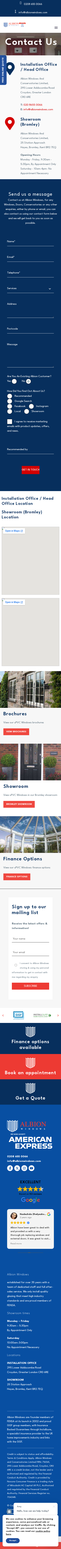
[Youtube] (31, 1168)
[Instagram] (24, 1168)
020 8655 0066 (33, 105)
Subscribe (30, 986)
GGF (9, 1425)
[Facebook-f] (10, 1168)
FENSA (10, 1421)
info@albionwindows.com (38, 109)
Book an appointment (30, 1073)
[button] (3, 1015)
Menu (56, 27)
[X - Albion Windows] (17, 1168)
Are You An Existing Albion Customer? (29, 376)
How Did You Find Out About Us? (26, 391)
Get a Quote (30, 1098)
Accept (12, 1541)
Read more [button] (22, 1244)
